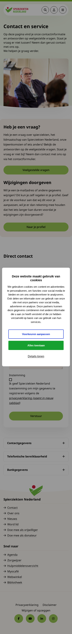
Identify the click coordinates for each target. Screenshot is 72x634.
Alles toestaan (36, 345)
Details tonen (36, 356)
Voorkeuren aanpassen (36, 334)
